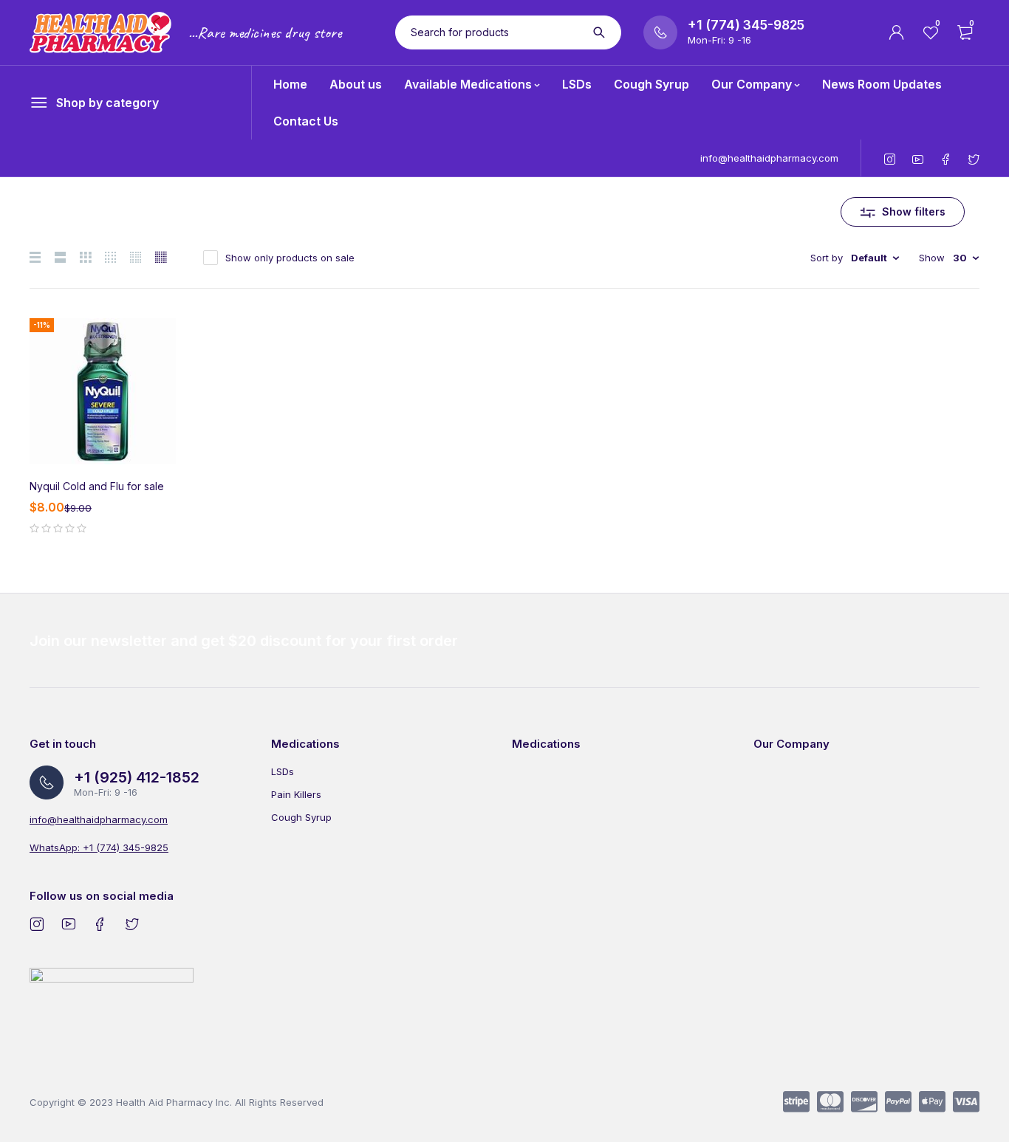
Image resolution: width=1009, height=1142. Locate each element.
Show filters (913, 211)
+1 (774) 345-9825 (746, 25)
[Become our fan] (100, 923)
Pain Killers (296, 794)
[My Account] (897, 32)
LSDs (282, 771)
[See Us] (37, 923)
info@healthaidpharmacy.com (769, 158)
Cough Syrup (301, 817)
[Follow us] (132, 923)
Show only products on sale (290, 258)
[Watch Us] (68, 923)
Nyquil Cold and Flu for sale (97, 486)
